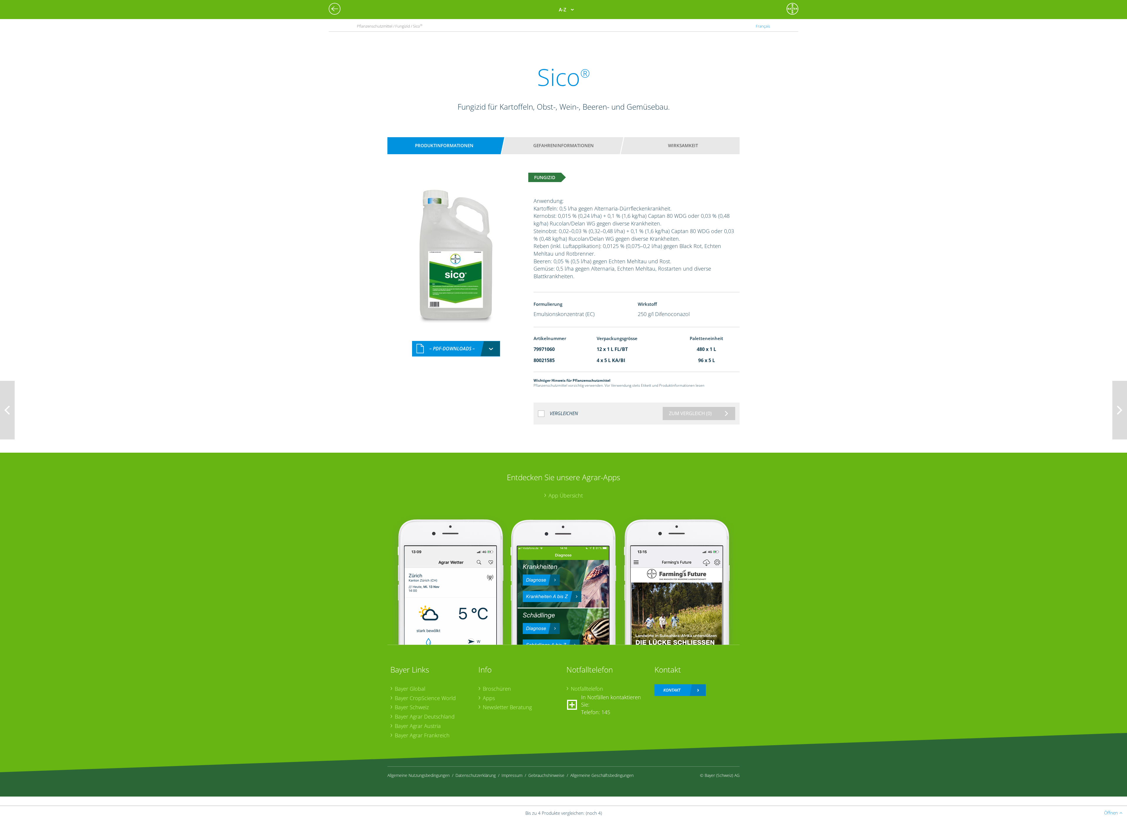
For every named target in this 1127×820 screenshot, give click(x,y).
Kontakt (671, 690)
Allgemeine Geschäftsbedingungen (602, 775)
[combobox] (456, 348)
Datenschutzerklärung (475, 775)
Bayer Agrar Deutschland (425, 716)
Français (763, 26)
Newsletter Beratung (507, 707)
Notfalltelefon (587, 688)
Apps (489, 698)
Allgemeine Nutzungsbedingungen (418, 775)
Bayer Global (410, 688)
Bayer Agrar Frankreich (422, 735)
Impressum (512, 775)
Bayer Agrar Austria (418, 725)
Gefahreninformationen (563, 145)
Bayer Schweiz (412, 707)
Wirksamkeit (683, 145)
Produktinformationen (444, 145)
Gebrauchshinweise (546, 775)
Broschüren (497, 688)
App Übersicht (566, 495)
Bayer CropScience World (425, 698)
